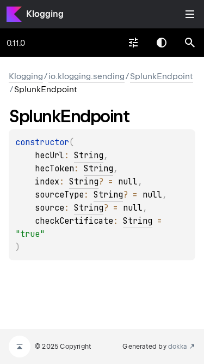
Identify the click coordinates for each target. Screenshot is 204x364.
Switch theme (161, 42)
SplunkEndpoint (161, 76)
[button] (190, 42)
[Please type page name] (190, 42)
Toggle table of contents (190, 14)
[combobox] (133, 42)
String (88, 155)
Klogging (45, 14)
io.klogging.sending (86, 76)
